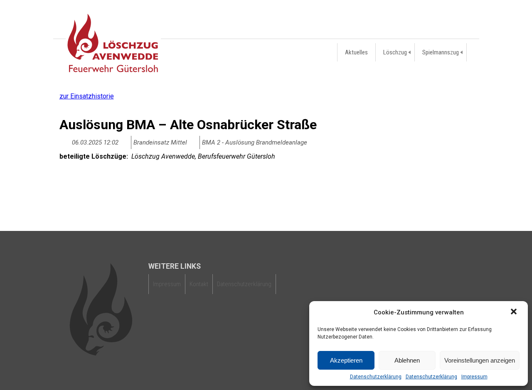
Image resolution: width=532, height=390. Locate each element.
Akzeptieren (346, 360)
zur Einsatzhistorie (86, 96)
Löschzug (395, 52)
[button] (515, 312)
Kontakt (199, 284)
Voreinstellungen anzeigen (479, 360)
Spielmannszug (440, 52)
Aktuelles (356, 52)
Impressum (474, 377)
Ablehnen (407, 360)
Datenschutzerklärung (375, 377)
